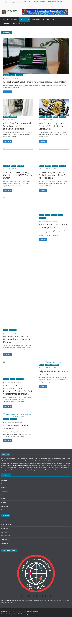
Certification (5, 528)
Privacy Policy (5, 536)
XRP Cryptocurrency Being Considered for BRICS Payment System (18, 175)
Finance (13, 165)
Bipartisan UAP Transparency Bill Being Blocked (53, 226)
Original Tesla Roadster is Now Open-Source (53, 372)
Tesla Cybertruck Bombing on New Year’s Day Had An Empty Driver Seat (44, 2)
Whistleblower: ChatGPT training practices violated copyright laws (35, 81)
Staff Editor (17, 78)
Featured (12, 75)
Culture (46, 19)
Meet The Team (6, 524)
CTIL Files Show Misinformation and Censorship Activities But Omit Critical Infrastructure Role (17, 389)
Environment (36, 19)
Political (14, 19)
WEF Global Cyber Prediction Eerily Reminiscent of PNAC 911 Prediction (52, 175)
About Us (4, 521)
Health (54, 19)
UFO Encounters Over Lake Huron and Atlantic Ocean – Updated (16, 339)
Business (6, 19)
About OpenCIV (18, 24)
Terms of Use (5, 539)
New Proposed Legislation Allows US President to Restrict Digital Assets (53, 126)
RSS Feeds (4, 532)
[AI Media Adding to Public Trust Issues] (18, 415)
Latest (3, 510)
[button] (24, 24)
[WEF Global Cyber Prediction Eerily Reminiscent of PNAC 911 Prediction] (54, 156)
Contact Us (4, 543)
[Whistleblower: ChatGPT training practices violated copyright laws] (36, 56)
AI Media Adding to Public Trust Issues (15, 427)
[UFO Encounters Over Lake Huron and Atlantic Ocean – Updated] (18, 263)
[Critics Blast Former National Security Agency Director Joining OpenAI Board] (18, 107)
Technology (24, 19)
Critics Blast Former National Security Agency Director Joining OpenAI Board (17, 126)
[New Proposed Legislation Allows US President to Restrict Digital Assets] (54, 107)
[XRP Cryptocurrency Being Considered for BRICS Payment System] (18, 156)
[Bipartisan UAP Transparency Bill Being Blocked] (54, 205)
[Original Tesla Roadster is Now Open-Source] (54, 362)
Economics (6, 24)
